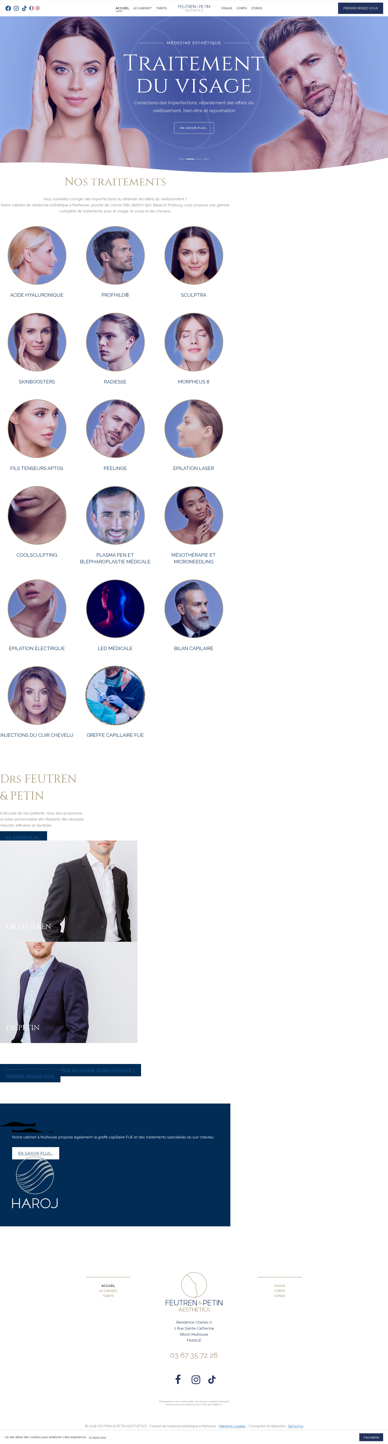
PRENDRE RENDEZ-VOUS (360, 8)
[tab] (182, 161)
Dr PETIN (23, 1028)
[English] (37, 8)
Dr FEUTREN (28, 926)
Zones (256, 8)
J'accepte (371, 1437)
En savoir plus (97, 1437)
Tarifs (161, 8)
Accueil (123, 8)
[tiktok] (212, 1380)
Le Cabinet (142, 8)
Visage (226, 8)
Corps (241, 8)
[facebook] (178, 1380)
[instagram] (196, 1380)
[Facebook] (8, 8)
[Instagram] (16, 8)
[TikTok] (24, 8)
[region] (194, 86)
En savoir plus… (194, 132)
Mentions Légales (232, 1426)
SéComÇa (295, 1426)
